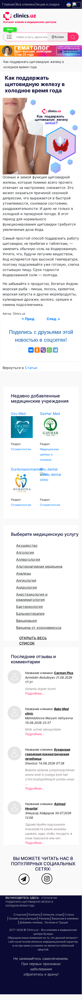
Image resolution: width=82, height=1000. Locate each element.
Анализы (23, 573)
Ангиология (26, 580)
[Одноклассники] (37, 350)
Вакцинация (26, 620)
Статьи (31, 368)
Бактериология (29, 606)
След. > (53, 319)
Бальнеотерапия (30, 613)
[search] (73, 37)
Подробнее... (34, 693)
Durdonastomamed (27, 469)
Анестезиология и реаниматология (32, 597)
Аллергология (28, 559)
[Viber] (43, 350)
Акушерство (27, 545)
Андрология (26, 587)
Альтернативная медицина (39, 566)
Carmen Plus (63, 673)
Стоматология (21, 449)
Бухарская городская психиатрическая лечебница (47, 754)
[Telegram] (55, 350)
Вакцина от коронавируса (38, 627)
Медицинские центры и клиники (49, 454)
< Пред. (28, 319)
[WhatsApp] (49, 350)
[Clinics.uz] (19, 16)
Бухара (59, 36)
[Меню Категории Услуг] (9, 36)
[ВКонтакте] (31, 350)
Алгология (25, 552)
